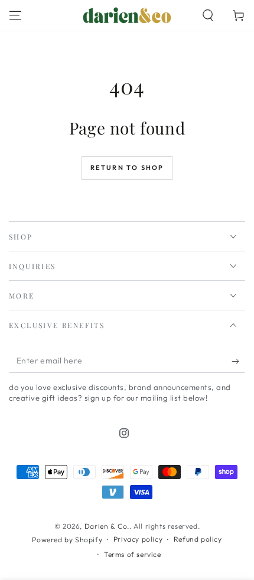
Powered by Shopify (67, 539)
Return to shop (127, 167)
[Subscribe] (238, 361)
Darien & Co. (106, 526)
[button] (208, 15)
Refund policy (198, 539)
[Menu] (15, 15)
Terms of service (132, 554)
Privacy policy (137, 539)
